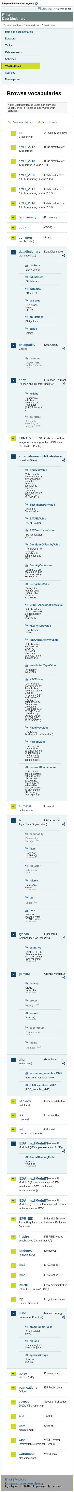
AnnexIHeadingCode (36, 1157)
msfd (22, 1313)
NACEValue (36, 679)
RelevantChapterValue (36, 767)
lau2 (22, 1275)
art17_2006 (27, 175)
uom (22, 1426)
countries (35, 947)
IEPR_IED (26, 1218)
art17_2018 (27, 203)
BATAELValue (36, 518)
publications (28, 1387)
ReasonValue (36, 741)
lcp (21, 1299)
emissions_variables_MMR (36, 1073)
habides (25, 1101)
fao (21, 820)
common (25, 237)
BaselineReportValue (36, 504)
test (21, 1415)
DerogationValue (36, 584)
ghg (22, 1059)
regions (34, 1340)
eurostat (25, 806)
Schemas (10, 59)
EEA (21, 3)
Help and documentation (19, 31)
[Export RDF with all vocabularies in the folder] (63, 256)
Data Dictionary (33, 25)
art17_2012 (27, 189)
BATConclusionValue (36, 530)
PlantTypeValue (36, 727)
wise (22, 1440)
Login (44, 9)
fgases (24, 934)
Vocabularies (13, 65)
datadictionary (29, 251)
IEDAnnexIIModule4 (31, 1200)
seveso (24, 1401)
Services (10, 72)
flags (33, 848)
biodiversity (27, 217)
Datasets (10, 38)
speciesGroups (36, 1355)
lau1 (22, 1264)
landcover (26, 1250)
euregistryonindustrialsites (31, 456)
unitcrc (34, 910)
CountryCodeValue (36, 565)
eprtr (22, 380)
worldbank (27, 1454)
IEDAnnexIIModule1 (31, 1143)
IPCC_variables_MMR (36, 1085)
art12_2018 (27, 161)
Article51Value (36, 470)
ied (21, 1129)
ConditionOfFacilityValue (36, 544)
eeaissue (35, 300)
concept (34, 983)
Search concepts (50, 122)
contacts (35, 265)
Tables (9, 45)
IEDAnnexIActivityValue (36, 639)
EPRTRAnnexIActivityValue (36, 604)
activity (34, 393)
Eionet (20, 25)
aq (20, 132)
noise (23, 1373)
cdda (22, 227)
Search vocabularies (23, 122)
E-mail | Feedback (15, 1479)
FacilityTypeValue (36, 625)
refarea (34, 880)
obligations (36, 316)
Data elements (13, 52)
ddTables (35, 288)
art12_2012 (27, 147)
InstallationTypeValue (36, 665)
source (34, 1013)
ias (21, 1115)
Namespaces (12, 79)
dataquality (27, 345)
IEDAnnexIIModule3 (31, 1178)
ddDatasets (36, 277)
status (33, 328)
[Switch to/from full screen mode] (51, 9)
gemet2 (24, 973)
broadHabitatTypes (36, 1326)
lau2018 (24, 1285)
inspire (24, 1236)
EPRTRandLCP (30, 438)
